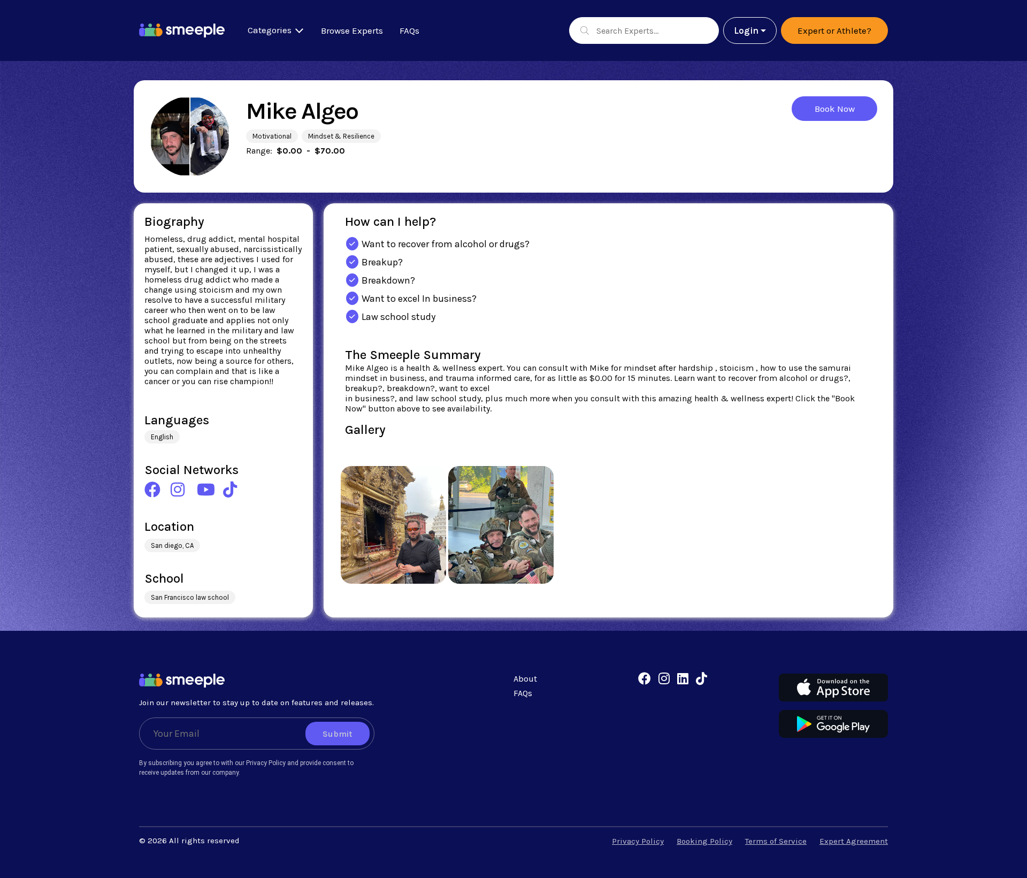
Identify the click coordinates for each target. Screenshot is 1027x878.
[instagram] (664, 679)
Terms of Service (776, 841)
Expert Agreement (853, 841)
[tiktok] (701, 679)
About (525, 679)
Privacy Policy (638, 841)
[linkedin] (682, 679)
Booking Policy (704, 841)
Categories (271, 30)
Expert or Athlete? (834, 30)
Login (746, 30)
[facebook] (644, 679)
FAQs (409, 30)
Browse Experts (352, 30)
